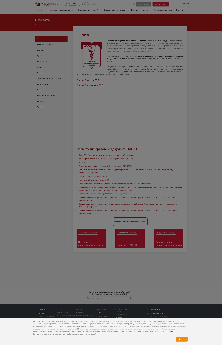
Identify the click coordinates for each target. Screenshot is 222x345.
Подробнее (169, 331)
